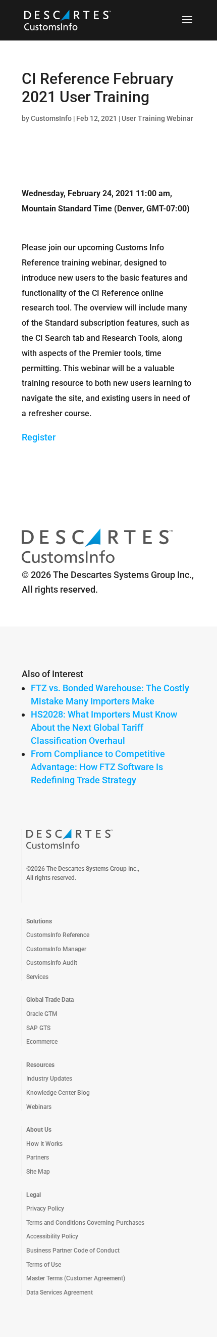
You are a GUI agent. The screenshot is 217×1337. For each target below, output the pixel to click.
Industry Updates (49, 1078)
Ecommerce (42, 1041)
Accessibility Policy (52, 1236)
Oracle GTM (42, 1013)
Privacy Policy (45, 1208)
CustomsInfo (51, 118)
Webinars (38, 1106)
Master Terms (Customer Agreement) (75, 1278)
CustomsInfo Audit (51, 962)
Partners (37, 1157)
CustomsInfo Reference (57, 935)
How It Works (44, 1143)
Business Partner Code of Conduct (73, 1250)
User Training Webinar (157, 118)
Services (37, 977)
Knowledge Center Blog (58, 1092)
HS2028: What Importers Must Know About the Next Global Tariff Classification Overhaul (104, 727)
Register (39, 437)
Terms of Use (43, 1264)
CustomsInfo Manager (56, 949)
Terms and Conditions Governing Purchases (85, 1222)
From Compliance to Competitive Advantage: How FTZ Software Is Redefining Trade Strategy (98, 766)
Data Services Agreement (59, 1292)
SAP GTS (38, 1028)
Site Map (38, 1171)
